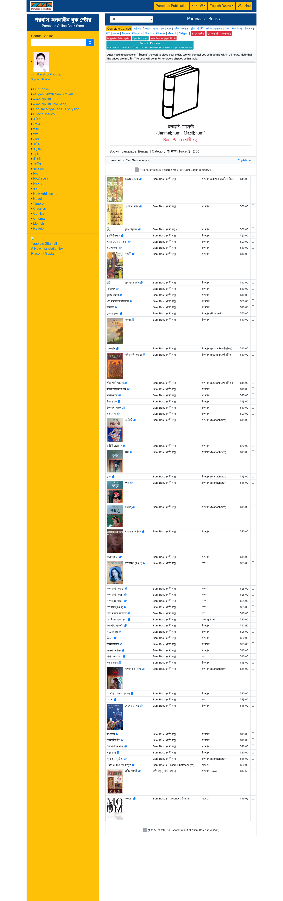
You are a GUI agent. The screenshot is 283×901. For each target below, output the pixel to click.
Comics (38, 213)
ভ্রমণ (36, 139)
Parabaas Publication (171, 6)
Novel (37, 198)
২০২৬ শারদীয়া (42, 99)
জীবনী (37, 159)
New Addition (43, 193)
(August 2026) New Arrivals (53, 94)
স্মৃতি (36, 154)
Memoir (38, 223)
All (250, 160)
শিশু (35, 174)
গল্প (35, 134)
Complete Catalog (119, 28)
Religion (39, 228)
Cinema (39, 218)
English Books (220, 6)
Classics (39, 208)
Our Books (41, 89)
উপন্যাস (38, 124)
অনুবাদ (37, 149)
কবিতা (37, 119)
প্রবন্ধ (36, 129)
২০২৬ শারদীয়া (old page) (50, 104)
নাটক (36, 144)
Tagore (38, 203)
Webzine (244, 6)
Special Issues (44, 114)
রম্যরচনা (38, 169)
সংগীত (37, 164)
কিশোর (37, 184)
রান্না (35, 188)
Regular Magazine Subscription (56, 109)
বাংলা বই (197, 6)
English (242, 160)
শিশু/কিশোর (40, 179)
